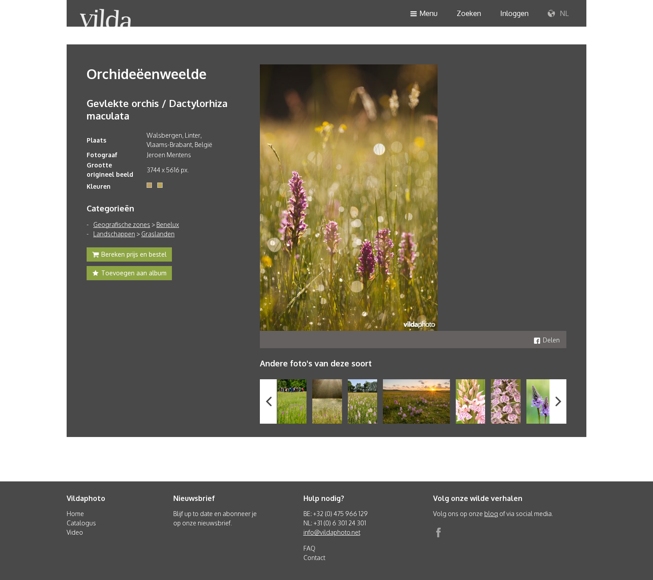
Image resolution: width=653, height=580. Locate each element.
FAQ (309, 548)
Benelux (167, 224)
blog (491, 513)
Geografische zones (121, 224)
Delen (551, 340)
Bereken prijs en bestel (134, 254)
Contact (314, 557)
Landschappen (114, 234)
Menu (428, 13)
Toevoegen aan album (134, 273)
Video (75, 532)
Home (75, 513)
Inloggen (514, 13)
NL (563, 13)
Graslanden (158, 234)
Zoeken (469, 13)
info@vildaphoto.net (331, 532)
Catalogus (81, 523)
